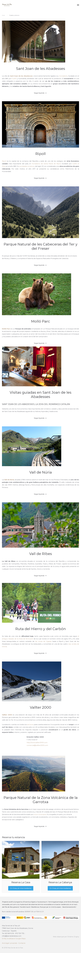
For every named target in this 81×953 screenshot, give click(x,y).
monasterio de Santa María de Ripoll (46, 164)
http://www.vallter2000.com (37, 742)
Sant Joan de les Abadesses (40, 68)
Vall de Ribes (40, 553)
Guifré (14, 78)
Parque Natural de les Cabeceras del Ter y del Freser (40, 246)
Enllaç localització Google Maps (13, 938)
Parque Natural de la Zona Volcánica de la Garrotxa (41, 799)
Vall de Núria (40, 472)
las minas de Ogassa (43, 641)
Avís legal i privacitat (9, 943)
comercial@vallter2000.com (37, 745)
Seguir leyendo (39, 93)
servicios (30, 724)
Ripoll (40, 153)
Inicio (3, 15)
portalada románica (26, 166)
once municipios (40, 814)
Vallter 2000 (40, 707)
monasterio (63, 76)
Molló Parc (40, 321)
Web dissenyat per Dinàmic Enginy (66, 937)
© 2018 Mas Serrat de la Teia (12, 948)
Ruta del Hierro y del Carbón (40, 629)
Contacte (21, 943)
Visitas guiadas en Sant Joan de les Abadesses (40, 394)
